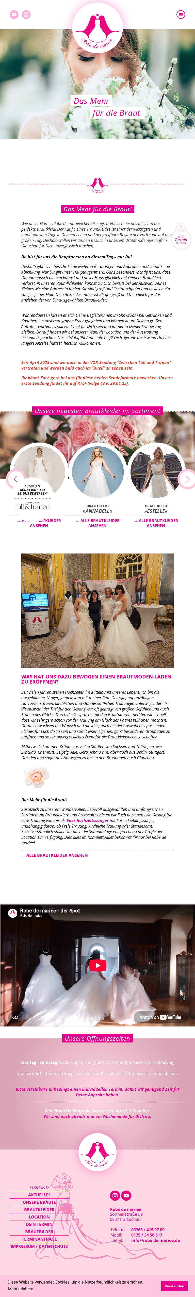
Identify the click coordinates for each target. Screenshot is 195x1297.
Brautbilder (39, 1232)
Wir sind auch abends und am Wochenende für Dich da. (97, 1116)
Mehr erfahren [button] (20, 1289)
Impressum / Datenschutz (39, 1246)
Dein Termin (39, 1224)
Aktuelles (39, 1195)
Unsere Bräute (39, 1202)
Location (39, 1217)
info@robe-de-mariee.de (155, 1240)
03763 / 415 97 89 (148, 1229)
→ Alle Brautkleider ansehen (54, 855)
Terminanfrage (39, 1239)
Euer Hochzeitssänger (88, 820)
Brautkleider (39, 1209)
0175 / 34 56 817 (146, 1235)
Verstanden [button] (174, 1286)
